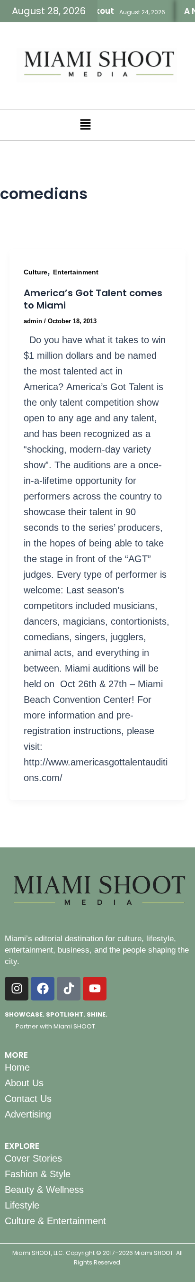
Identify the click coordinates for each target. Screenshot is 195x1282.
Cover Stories (33, 1158)
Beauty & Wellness (44, 1189)
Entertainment (75, 272)
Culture (35, 272)
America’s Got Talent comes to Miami (93, 299)
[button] (85, 125)
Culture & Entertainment (55, 1221)
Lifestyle (22, 1205)
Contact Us (28, 1098)
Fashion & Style (38, 1174)
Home (17, 1067)
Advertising (28, 1114)
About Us (24, 1083)
